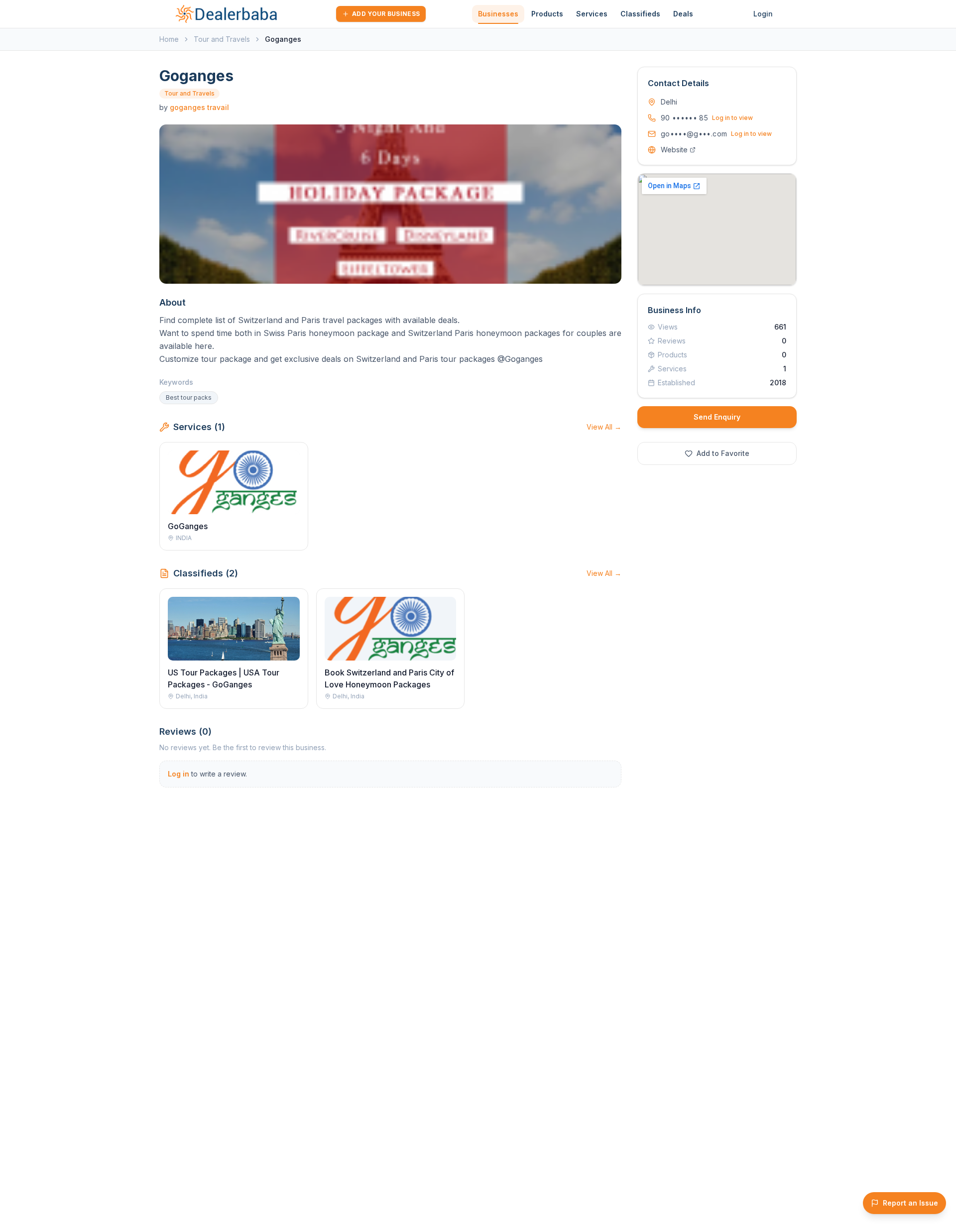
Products (547, 13)
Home (169, 39)
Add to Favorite (723, 453)
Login (763, 13)
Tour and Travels (222, 39)
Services (591, 13)
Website (674, 149)
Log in (178, 774)
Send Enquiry (717, 417)
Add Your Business (386, 13)
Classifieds (640, 13)
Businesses (498, 13)
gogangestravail (199, 107)
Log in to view (732, 117)
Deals (683, 13)
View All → (604, 427)
